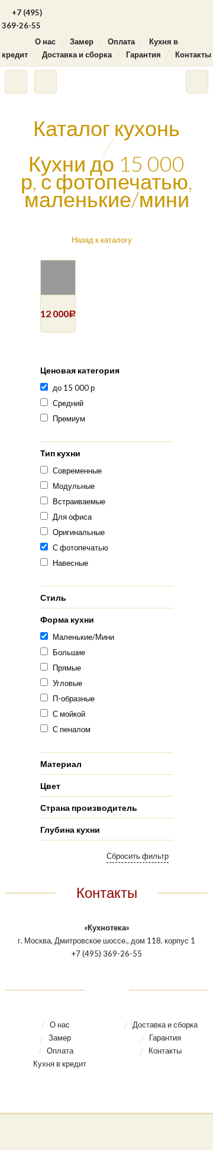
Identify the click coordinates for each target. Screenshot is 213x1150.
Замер (81, 41)
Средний (68, 403)
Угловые (67, 683)
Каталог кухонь (106, 128)
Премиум (69, 418)
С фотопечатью (80, 547)
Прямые (67, 667)
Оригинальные (79, 532)
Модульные (74, 486)
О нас (45, 41)
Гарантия (143, 54)
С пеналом (72, 729)
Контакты (193, 54)
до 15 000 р (74, 387)
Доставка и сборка (77, 54)
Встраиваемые (79, 501)
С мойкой (69, 714)
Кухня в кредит (59, 1063)
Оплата (121, 41)
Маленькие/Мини (83, 637)
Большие (69, 652)
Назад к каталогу (102, 239)
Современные (77, 470)
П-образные (74, 698)
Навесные (70, 563)
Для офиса (72, 516)
